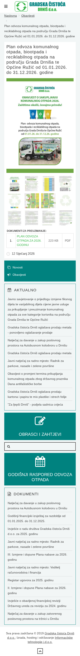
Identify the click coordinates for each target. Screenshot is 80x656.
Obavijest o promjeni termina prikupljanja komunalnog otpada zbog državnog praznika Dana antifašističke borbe (38, 379)
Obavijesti (28, 15)
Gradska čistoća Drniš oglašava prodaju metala (39, 353)
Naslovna (10, 15)
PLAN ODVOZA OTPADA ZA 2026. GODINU (29, 241)
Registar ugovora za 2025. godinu (31, 580)
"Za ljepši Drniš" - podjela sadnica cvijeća (35, 404)
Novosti (17, 267)
